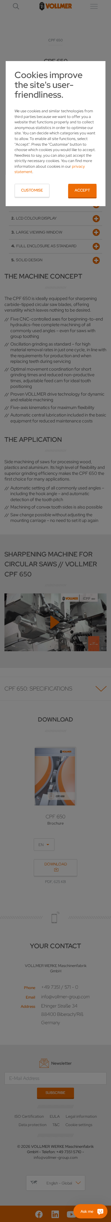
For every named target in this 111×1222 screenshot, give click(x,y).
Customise (32, 190)
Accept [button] (82, 190)
